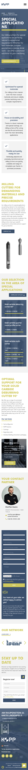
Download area (6, 752)
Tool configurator (8, 424)
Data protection (17, 765)
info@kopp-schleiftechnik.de (9, 718)
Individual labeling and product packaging (14, 435)
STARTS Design (18, 767)
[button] (25, 643)
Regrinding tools (8, 432)
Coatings (5, 429)
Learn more (9, 463)
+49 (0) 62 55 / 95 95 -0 (8, 721)
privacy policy (9, 581)
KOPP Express (7, 427)
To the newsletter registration (10, 749)
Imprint (9, 765)
